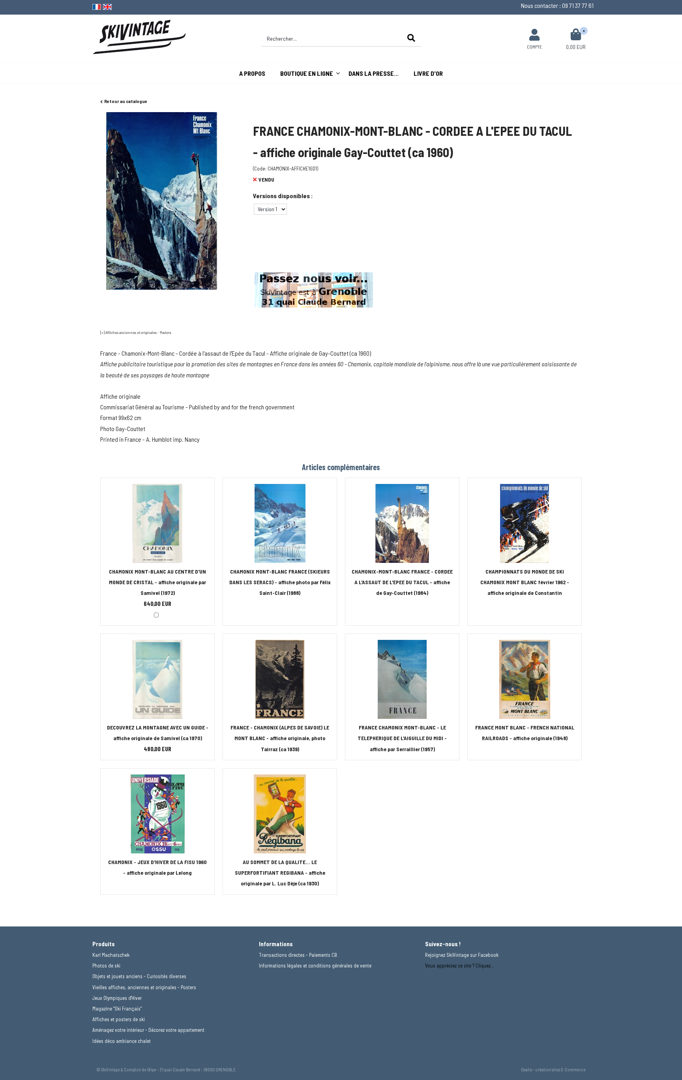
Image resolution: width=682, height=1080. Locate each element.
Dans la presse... (373, 73)
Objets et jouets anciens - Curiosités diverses (139, 976)
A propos (252, 73)
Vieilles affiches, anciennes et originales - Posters (144, 987)
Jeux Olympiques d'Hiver (117, 998)
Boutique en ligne (306, 73)
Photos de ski (106, 965)
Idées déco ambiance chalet (121, 1041)
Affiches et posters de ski (118, 1019)
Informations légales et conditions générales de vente (315, 965)
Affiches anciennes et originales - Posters (138, 332)
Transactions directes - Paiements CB (298, 955)
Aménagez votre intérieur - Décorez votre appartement (148, 1030)
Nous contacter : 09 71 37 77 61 (557, 5)
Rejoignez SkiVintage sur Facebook (461, 955)
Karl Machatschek (110, 955)
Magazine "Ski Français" (117, 1008)
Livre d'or (428, 73)
